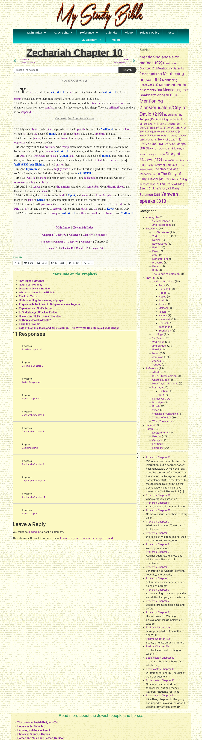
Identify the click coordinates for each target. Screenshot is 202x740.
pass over (46, 204)
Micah (162, 311)
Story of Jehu (148, 139)
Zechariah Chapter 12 (33, 480)
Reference (87, 32)
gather (85, 195)
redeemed (89, 178)
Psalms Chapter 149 (158, 627)
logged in (34, 531)
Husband (164, 391)
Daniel (156, 239)
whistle (31, 178)
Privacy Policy (149, 32)
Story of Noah (172, 160)
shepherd (26, 112)
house (53, 155)
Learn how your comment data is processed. (86, 538)
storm (17, 98)
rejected (97, 160)
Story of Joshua (161, 148)
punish (81, 129)
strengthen (39, 155)
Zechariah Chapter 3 (33, 415)
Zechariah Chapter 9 (33, 464)
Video (129, 32)
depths (120, 204)
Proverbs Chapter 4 (157, 578)
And (22, 155)
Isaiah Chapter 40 (31, 398)
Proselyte (157, 402)
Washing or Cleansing (165, 413)
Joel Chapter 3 (30, 447)
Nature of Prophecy (30, 284)
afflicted (114, 107)
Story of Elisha (171, 131)
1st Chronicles (160, 232)
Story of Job (151, 144)
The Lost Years (28, 296)
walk (95, 213)
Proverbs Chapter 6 (157, 551)
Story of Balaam (151, 127)
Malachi (163, 307)
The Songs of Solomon (166, 273)
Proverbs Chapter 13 (158, 457)
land (61, 195)
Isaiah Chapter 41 (31, 382)
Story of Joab (169, 139)
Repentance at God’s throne (35, 308)
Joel (161, 300)
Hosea (162, 296)
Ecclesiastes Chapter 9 (159, 695)
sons (44, 191)
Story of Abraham (172, 123)
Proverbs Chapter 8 (157, 532)
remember (93, 186)
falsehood (119, 103)
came (37, 138)
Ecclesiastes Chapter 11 (160, 669)
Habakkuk (165, 289)
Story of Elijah (150, 131)
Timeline (115, 39)
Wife (161, 394)
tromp (65, 147)
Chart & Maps (160, 379)
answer (60, 164)
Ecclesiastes (159, 243)
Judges (156, 364)
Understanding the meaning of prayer (41, 300)
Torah (149, 428)
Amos (162, 285)
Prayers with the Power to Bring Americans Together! (50, 304)
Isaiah (155, 353)
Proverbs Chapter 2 (157, 601)
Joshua (156, 360)
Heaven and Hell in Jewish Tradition (40, 316)
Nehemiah (164, 319)
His (25, 133)
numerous (20, 182)
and (67, 129)
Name (109, 213)
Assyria (107, 195)
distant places (115, 186)
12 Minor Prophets (163, 281)
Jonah (162, 304)
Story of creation (175, 127)
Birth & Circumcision (164, 375)
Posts (170, 32)
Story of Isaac (150, 135)
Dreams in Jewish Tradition (35, 288)
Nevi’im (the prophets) (32, 280)
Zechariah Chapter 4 (33, 431)
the (70, 92)
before (45, 182)
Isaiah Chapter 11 (31, 513)
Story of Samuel (168, 164)
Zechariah (164, 326)
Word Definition (161, 417)
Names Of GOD (161, 398)
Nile (16, 208)
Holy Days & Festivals (165, 383)
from (64, 138)
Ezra (155, 251)
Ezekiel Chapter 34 (32, 349)
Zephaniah (165, 330)
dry (27, 208)
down (84, 208)
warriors (50, 147)
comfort (49, 107)
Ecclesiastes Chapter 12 (160, 657)
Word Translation (162, 421)
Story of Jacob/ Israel (174, 135)
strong (53, 213)
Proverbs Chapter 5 (157, 567)
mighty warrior (62, 169)
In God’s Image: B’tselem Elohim (38, 312)
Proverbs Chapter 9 (157, 521)
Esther (156, 247)
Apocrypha (61, 32)
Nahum (163, 315)
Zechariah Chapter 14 (33, 497)
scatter (36, 186)
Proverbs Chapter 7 (157, 544)
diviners (95, 103)
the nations (63, 186)
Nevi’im (150, 277)
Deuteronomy (160, 432)
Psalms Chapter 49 (157, 646)
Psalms (156, 266)
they (32, 182)
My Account (89, 39)
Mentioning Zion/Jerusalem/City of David (163, 107)
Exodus (156, 436)
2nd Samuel (159, 345)
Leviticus (157, 444)
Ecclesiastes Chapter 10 (160, 680)
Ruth (155, 270)
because (49, 151)
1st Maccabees (161, 221)
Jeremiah (157, 357)
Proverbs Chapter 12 (158, 495)
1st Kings (157, 334)
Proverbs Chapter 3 (157, 589)
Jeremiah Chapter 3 (32, 365)
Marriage (157, 387)
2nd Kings (158, 341)
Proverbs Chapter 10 (158, 510)
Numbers (157, 447)
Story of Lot (157, 154)
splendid (100, 133)
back (44, 195)
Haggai (163, 292)
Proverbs (157, 262)
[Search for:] (66, 70)
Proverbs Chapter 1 (157, 612)
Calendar (112, 32)
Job (154, 255)
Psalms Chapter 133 (158, 638)
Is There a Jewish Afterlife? (35, 320)
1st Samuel (158, 338)
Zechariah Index (83, 227)
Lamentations (160, 258)
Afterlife (157, 372)
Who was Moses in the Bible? (36, 292)
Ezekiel (156, 349)
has (127, 129)
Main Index (34, 32)
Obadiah (164, 323)
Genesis (157, 440)
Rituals (156, 406)
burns (35, 129)
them (77, 133)
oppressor (19, 142)
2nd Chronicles (161, 236)
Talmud (150, 425)
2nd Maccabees (161, 224)
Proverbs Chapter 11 (158, 502)
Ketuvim (150, 228)
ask (32, 92)
